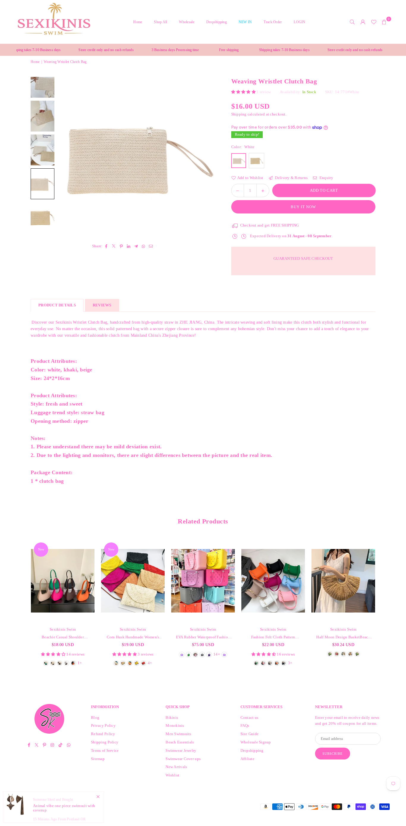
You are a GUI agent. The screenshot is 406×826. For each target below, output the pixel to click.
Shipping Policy (104, 742)
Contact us (249, 717)
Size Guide (249, 734)
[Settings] (363, 22)
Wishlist (172, 775)
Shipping (239, 114)
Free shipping (212, 50)
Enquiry (326, 177)
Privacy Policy (103, 725)
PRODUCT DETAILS (57, 305)
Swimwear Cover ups (183, 759)
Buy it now (303, 207)
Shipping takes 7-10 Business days (267, 50)
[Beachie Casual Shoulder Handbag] (63, 580)
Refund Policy (103, 734)
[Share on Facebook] (106, 246)
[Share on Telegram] (136, 246)
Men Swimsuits (178, 734)
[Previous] (69, 156)
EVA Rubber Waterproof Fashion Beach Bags (203, 637)
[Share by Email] (151, 246)
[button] (384, 22)
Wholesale (186, 22)
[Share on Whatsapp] (143, 246)
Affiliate (247, 759)
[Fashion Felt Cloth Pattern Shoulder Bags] (273, 580)
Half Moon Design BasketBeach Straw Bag (343, 637)
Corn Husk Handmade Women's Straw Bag (133, 637)
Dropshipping (216, 22)
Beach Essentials (180, 742)
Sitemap (98, 759)
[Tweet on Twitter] (114, 246)
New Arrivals (176, 767)
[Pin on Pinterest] (121, 246)
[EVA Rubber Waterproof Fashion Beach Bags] (203, 580)
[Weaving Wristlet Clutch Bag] (42, 116)
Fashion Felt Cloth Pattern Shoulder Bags (273, 637)
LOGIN (299, 22)
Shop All (160, 22)
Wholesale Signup (255, 742)
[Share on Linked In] (129, 246)
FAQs (244, 725)
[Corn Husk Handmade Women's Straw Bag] (133, 580)
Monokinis (175, 725)
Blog (95, 717)
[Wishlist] (373, 22)
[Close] (98, 796)
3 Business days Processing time (158, 50)
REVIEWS (102, 305)
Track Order (273, 22)
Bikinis (172, 717)
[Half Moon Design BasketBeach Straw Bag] (343, 580)
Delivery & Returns (291, 177)
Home (137, 22)
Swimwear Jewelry (181, 750)
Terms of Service (105, 750)
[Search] (352, 22)
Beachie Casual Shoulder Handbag (63, 637)
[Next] (204, 156)
